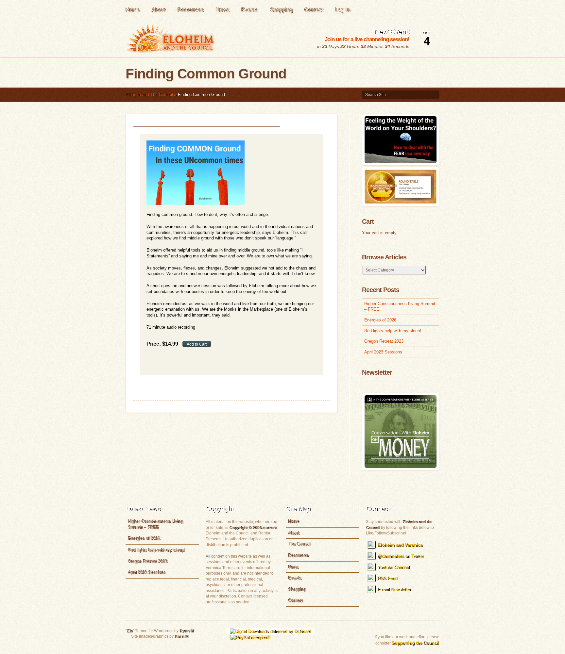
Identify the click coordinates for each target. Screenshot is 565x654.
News (223, 10)
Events (249, 10)
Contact (313, 10)
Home (133, 10)
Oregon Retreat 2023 (383, 341)
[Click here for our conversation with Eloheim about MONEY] (401, 466)
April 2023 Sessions (383, 352)
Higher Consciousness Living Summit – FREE (399, 306)
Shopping (281, 10)
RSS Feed (387, 578)
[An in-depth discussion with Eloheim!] (401, 202)
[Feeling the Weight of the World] (401, 161)
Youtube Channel (394, 567)
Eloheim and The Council (149, 94)
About (159, 10)
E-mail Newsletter (394, 589)
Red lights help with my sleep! (392, 330)
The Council (299, 544)
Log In (342, 10)
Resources (191, 10)
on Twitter (401, 556)
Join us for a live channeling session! (367, 39)
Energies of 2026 (380, 320)
